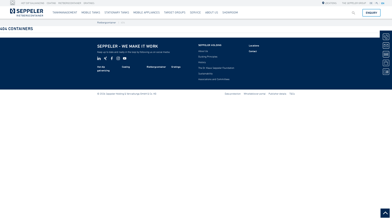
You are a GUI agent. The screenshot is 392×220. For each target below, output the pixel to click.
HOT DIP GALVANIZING (32, 3)
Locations (331, 3)
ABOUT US (211, 12)
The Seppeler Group (354, 3)
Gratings (89, 3)
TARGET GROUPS (174, 12)
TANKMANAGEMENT (65, 12)
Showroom (230, 12)
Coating (51, 3)
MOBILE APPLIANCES (146, 12)
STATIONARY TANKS (116, 12)
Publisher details (277, 93)
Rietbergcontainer (69, 3)
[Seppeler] (12, 3)
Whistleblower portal (255, 93)
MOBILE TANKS (90, 12)
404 (123, 22)
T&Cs (292, 93)
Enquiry (371, 12)
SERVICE (195, 12)
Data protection (233, 93)
